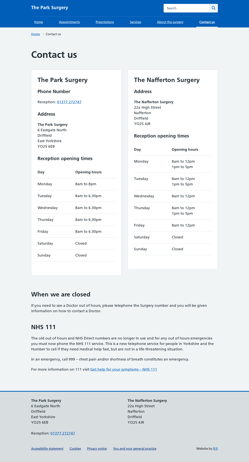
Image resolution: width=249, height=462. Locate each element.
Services (135, 22)
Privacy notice (97, 449)
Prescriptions (105, 22)
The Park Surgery (49, 7)
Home (38, 22)
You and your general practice (134, 449)
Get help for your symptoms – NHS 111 (123, 369)
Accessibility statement (47, 449)
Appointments (69, 22)
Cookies (75, 449)
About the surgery (170, 22)
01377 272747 (69, 102)
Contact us (207, 22)
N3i (215, 449)
